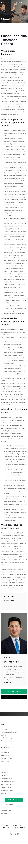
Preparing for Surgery (6, 778)
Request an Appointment (14, 697)
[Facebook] (13, 834)
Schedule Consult (14, 800)
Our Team (3, 735)
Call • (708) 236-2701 (14, 691)
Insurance (3, 793)
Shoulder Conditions (6, 758)
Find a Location (5, 807)
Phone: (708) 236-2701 (7, 805)
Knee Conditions (5, 755)
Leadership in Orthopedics (8, 738)
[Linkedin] (16, 834)
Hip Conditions (5, 752)
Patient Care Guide (6, 787)
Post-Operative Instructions (8, 781)
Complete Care (5, 761)
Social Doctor (19, 827)
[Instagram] (11, 834)
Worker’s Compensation (7, 790)
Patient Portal (4, 773)
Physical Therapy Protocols (8, 784)
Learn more (8, 682)
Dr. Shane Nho (5, 729)
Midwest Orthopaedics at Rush (9, 732)
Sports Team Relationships (8, 741)
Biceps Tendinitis (10, 600)
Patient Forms (4, 775)
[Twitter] (18, 834)
